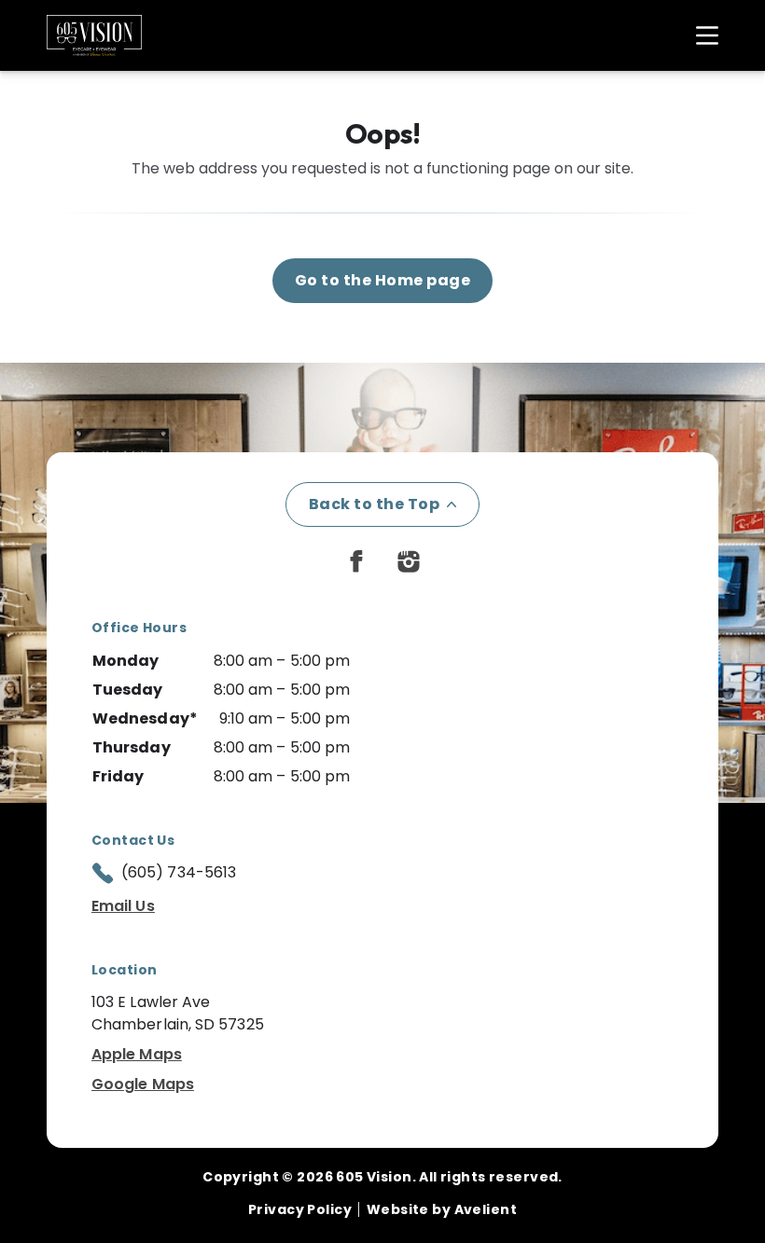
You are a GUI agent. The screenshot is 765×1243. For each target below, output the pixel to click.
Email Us (123, 906)
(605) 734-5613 (178, 872)
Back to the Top (374, 504)
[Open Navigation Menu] (697, 35)
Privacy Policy (300, 1209)
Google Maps (142, 1084)
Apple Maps (136, 1054)
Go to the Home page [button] (382, 280)
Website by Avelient (442, 1209)
